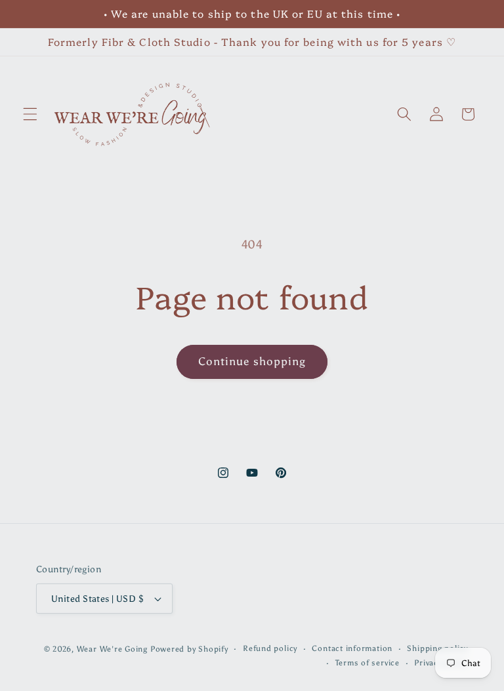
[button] (30, 114)
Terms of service (367, 662)
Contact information (352, 648)
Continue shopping (252, 361)
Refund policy (270, 648)
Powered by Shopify (189, 649)
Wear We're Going (112, 649)
